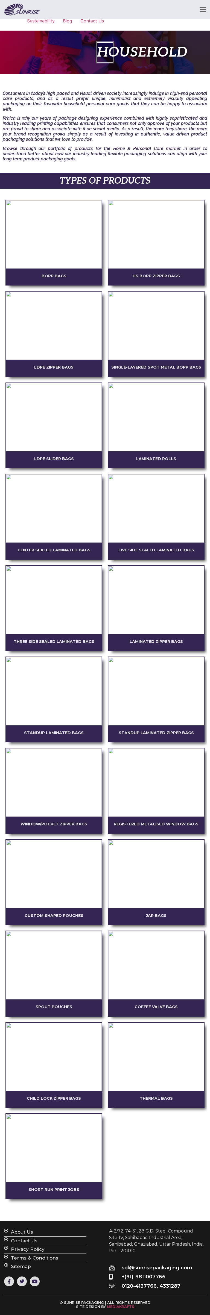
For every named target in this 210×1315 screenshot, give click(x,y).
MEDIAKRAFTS (120, 1306)
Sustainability (41, 20)
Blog (67, 20)
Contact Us (92, 20)
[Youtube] (35, 1281)
